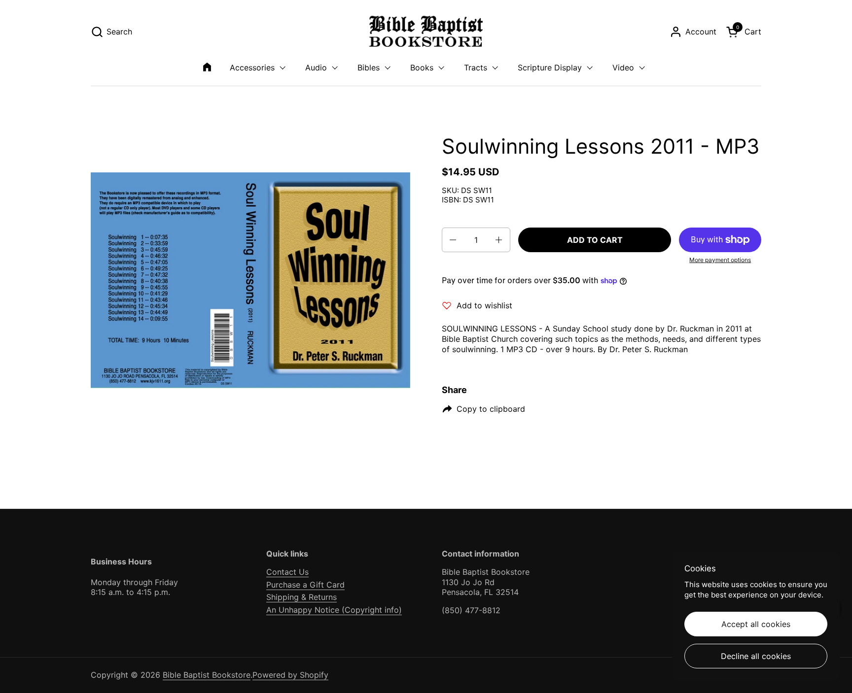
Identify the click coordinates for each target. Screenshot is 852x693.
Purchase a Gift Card (305, 585)
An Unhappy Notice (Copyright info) (334, 610)
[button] (111, 32)
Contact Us (287, 572)
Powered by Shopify (290, 675)
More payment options (720, 260)
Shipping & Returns (301, 597)
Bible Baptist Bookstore (206, 675)
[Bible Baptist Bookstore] (426, 32)
